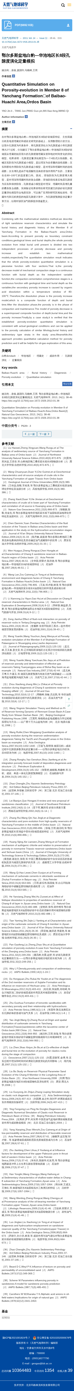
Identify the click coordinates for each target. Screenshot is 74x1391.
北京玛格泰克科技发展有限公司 (43, 1385)
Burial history (39, 372)
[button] (63, 5)
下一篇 (43, 434)
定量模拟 (17, 360)
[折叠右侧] (68, 705)
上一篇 (31, 434)
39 (70, 1370)
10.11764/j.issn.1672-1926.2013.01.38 (20, 42)
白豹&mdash (9, 355)
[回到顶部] (68, 699)
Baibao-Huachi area (13, 372)
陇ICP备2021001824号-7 (16, 1337)
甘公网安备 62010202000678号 (53, 1337)
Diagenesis (60, 372)
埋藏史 (40, 355)
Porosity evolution (11, 377)
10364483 (21, 1370)
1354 (49, 1370)
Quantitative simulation (39, 377)
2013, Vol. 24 (29, 38)
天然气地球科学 (10, 38)
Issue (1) (43, 38)
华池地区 (26, 355)
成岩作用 (54, 355)
